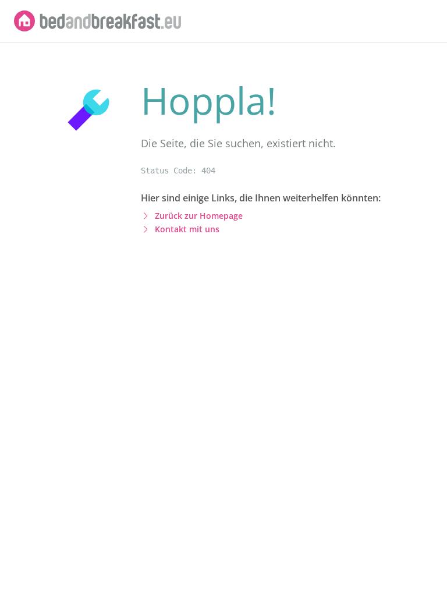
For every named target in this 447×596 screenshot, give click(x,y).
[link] (98, 20)
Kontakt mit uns (187, 229)
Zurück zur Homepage (199, 215)
